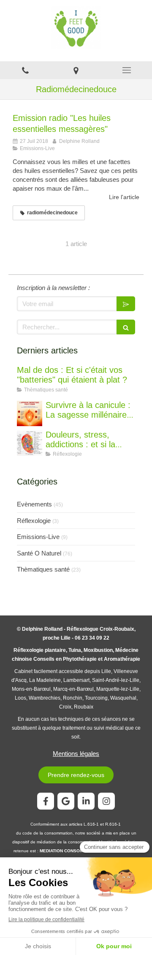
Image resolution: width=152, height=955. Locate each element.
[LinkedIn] (86, 801)
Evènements (34, 504)
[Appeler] (25, 70)
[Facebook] (45, 801)
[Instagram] (106, 801)
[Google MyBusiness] (65, 801)
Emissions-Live (38, 536)
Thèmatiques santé (43, 569)
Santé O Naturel (39, 553)
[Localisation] (76, 70)
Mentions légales (76, 753)
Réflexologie (34, 520)
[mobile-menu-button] (126, 70)
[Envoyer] (126, 303)
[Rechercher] (126, 327)
